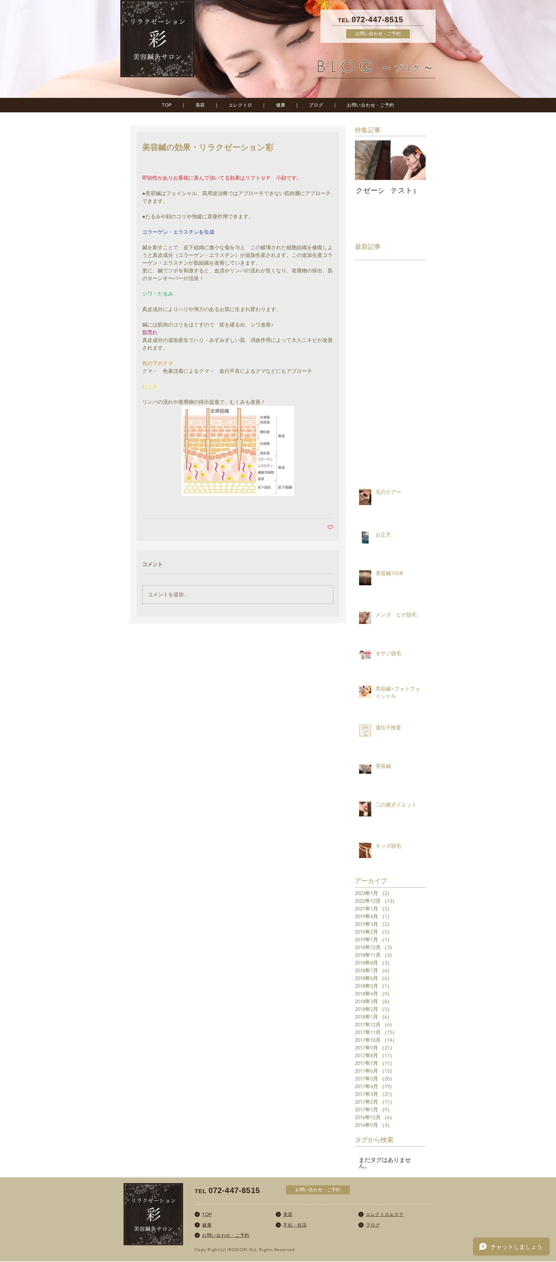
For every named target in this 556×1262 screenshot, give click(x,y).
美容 (200, 105)
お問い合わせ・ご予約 (370, 105)
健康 (280, 105)
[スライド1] (278, 82)
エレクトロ (241, 105)
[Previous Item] (365, 160)
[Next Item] (415, 160)
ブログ (316, 105)
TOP (167, 105)
